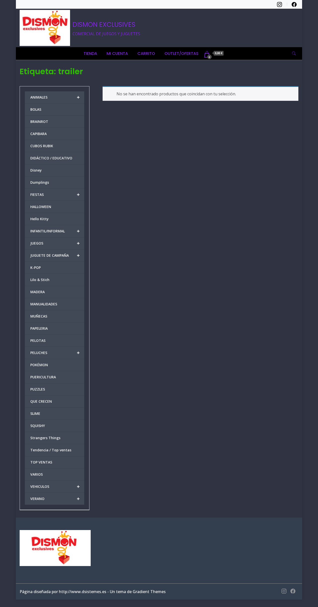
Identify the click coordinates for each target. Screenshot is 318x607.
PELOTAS (37, 340)
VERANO (55, 498)
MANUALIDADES (43, 304)
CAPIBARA (38, 133)
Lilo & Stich (39, 279)
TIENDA (90, 53)
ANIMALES (55, 97)
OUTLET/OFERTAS (181, 53)
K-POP (35, 267)
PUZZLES (37, 389)
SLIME (35, 413)
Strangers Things (45, 437)
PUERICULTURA (43, 377)
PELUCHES (55, 352)
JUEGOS (55, 243)
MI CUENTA (117, 53)
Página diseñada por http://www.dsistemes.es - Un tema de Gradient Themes (93, 591)
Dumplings (39, 182)
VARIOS (36, 474)
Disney (36, 170)
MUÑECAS (38, 316)
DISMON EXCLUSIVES (104, 24)
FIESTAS (55, 194)
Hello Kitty (39, 218)
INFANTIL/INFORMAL (55, 231)
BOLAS (35, 109)
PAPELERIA (39, 328)
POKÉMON (39, 364)
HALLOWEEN (40, 206)
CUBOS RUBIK (41, 145)
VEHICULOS (55, 486)
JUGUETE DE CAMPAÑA (55, 255)
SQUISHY (37, 425)
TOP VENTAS (41, 462)
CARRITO (146, 53)
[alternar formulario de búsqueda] (293, 53)
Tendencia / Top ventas (50, 450)
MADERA (37, 291)
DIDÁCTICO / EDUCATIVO (51, 158)
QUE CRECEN (41, 401)
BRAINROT (39, 121)
